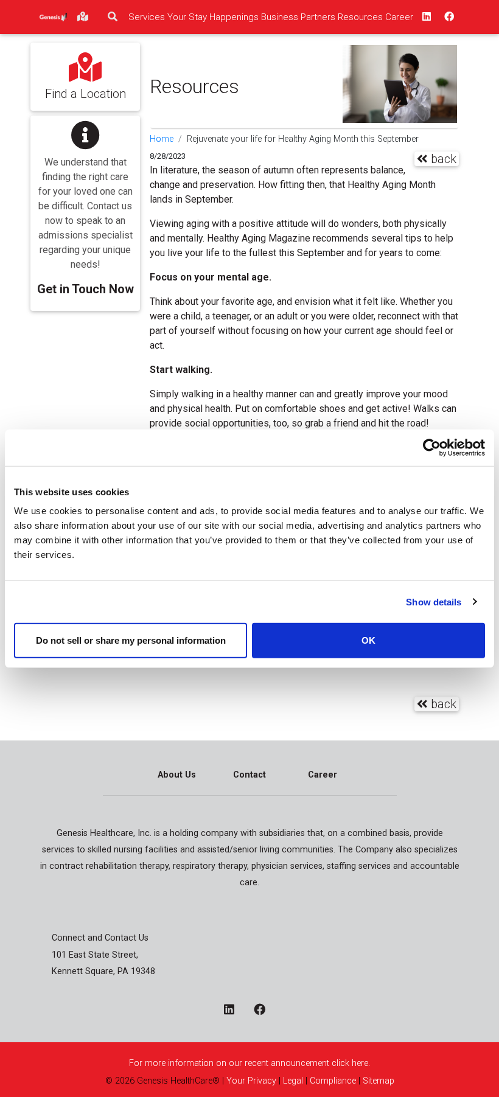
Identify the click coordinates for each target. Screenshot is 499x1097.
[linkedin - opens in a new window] (234, 1010)
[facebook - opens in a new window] (264, 1010)
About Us (177, 775)
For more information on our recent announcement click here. (249, 1063)
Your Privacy (251, 1081)
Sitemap (378, 1081)
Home (161, 139)
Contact (249, 775)
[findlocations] (83, 17)
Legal (293, 1081)
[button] (85, 204)
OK (368, 640)
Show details (433, 601)
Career (322, 775)
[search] (112, 17)
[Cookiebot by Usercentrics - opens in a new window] (432, 447)
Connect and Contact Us (100, 938)
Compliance (333, 1081)
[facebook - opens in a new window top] (447, 17)
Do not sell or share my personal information (131, 640)
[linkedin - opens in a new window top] (425, 17)
